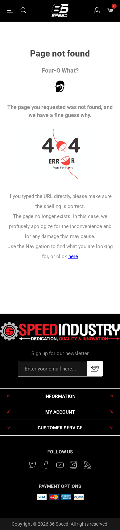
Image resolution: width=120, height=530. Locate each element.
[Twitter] (32, 464)
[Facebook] (46, 464)
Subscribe (95, 369)
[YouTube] (60, 464)
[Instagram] (73, 464)
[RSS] (87, 464)
